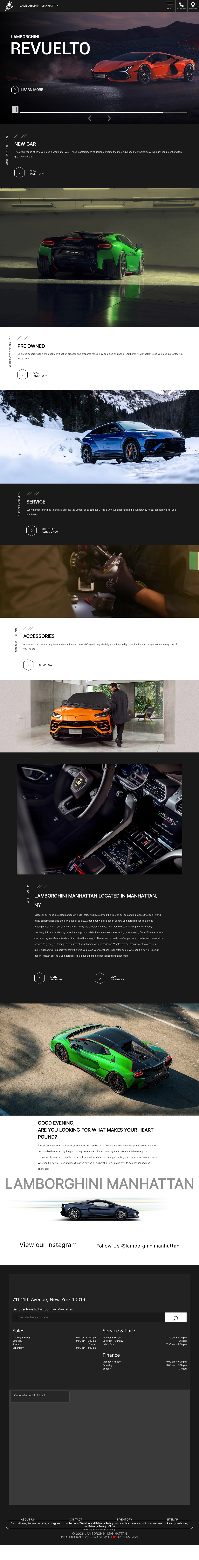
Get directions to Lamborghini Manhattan (42, 1309)
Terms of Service (79, 1523)
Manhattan (39, 5)
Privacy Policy (104, 1523)
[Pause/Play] (15, 109)
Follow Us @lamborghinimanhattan (138, 1246)
